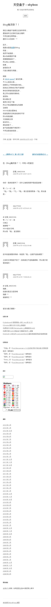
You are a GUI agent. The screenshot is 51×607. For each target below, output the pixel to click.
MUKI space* (10, 79)
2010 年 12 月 (7, 494)
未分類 (9, 139)
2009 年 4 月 (7, 551)
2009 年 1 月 (7, 560)
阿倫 (5, 348)
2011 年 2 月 (7, 488)
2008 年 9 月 (7, 571)
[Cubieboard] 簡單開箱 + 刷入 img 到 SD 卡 (17, 322)
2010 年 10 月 (7, 499)
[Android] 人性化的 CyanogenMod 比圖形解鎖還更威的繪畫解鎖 (25, 334)
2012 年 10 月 (7, 431)
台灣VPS (6, 588)
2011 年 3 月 (7, 485)
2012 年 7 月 (7, 439)
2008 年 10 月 (7, 568)
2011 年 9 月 (7, 468)
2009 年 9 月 (7, 537)
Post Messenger (18, 354)
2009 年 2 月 (7, 557)
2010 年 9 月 (7, 502)
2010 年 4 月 (7, 517)
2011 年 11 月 (7, 462)
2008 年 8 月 (7, 574)
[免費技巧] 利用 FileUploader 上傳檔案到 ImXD (19, 328)
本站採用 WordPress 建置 (11, 603)
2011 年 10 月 (7, 465)
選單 (25, 16)
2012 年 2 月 (7, 454)
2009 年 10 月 (7, 534)
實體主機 (19, 588)
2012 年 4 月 (7, 448)
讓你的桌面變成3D (40, 154)
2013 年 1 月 (7, 428)
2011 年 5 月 (7, 479)
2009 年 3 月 (7, 554)
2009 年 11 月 (7, 531)
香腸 (12, 47)
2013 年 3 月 (7, 425)
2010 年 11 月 (7, 497)
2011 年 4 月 (7, 482)
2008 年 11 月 (7, 565)
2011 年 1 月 (7, 491)
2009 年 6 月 (7, 545)
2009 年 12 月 (7, 528)
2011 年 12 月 (7, 459)
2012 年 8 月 (7, 436)
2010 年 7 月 (7, 508)
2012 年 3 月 (7, 451)
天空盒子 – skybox (25, 5)
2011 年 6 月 (7, 476)
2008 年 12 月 (7, 562)
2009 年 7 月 (7, 542)
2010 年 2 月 (7, 522)
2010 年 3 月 (7, 519)
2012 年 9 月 (7, 434)
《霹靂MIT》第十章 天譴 (13, 154)
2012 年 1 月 (7, 456)
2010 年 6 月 (7, 511)
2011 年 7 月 (7, 474)
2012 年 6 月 (7, 442)
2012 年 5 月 (7, 445)
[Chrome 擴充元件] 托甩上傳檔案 (14, 325)
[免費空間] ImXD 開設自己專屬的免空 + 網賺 (18, 331)
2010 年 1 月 (7, 525)
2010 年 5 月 (7, 514)
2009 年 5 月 (7, 548)
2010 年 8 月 (7, 505)
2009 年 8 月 (7, 539)
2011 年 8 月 (7, 471)
